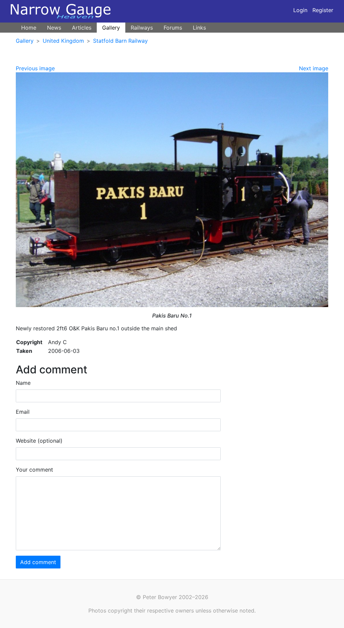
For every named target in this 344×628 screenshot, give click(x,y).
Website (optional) (39, 440)
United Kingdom (63, 40)
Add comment (38, 562)
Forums (173, 27)
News (54, 27)
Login (300, 10)
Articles (81, 27)
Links (199, 27)
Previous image (35, 68)
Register (322, 10)
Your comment (34, 469)
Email (23, 411)
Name (23, 382)
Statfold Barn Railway (120, 40)
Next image (313, 68)
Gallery (111, 27)
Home (28, 27)
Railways (142, 27)
